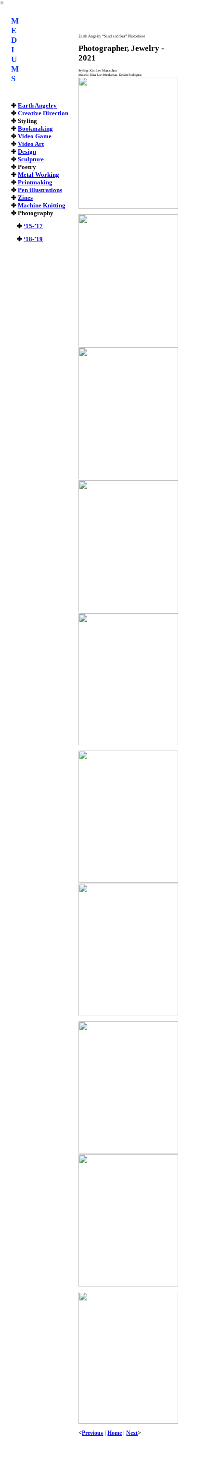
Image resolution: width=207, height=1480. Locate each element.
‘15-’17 (33, 226)
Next (132, 1433)
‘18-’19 (33, 239)
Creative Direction (43, 113)
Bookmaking (35, 128)
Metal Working (38, 174)
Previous (92, 1433)
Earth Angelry (37, 105)
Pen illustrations (40, 190)
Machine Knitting (41, 205)
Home (114, 1433)
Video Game (35, 136)
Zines (25, 197)
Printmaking (34, 182)
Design (27, 151)
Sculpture (31, 159)
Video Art (31, 143)
